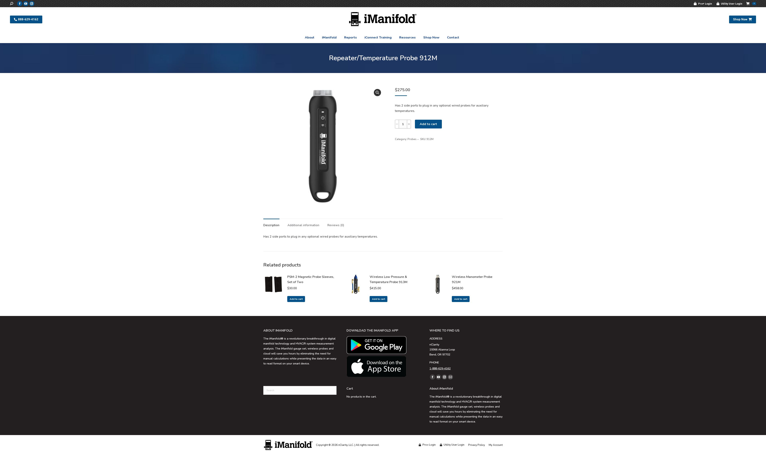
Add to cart (428, 124)
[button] (377, 92)
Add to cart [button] (296, 299)
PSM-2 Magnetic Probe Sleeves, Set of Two (310, 279)
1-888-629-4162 (440, 368)
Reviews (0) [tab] (335, 225)
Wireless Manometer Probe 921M (472, 279)
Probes (412, 139)
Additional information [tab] (303, 225)
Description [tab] (271, 225)
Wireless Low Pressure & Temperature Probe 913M (388, 279)
